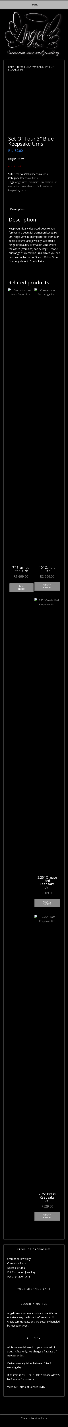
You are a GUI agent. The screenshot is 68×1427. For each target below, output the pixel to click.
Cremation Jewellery (19, 1259)
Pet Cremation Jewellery (21, 1272)
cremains (34, 182)
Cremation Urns (16, 1263)
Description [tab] (17, 209)
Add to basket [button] (47, 586)
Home (11, 67)
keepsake (13, 190)
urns (23, 190)
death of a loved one (39, 186)
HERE (42, 1387)
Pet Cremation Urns (18, 1276)
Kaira (44, 1418)
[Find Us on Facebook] (35, 1423)
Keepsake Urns (23, 67)
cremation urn (49, 182)
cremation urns (17, 186)
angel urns (21, 182)
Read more (21, 587)
